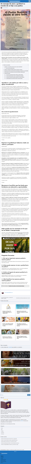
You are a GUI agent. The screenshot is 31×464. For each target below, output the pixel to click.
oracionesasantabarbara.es (5, 7)
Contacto (2, 458)
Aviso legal (2, 457)
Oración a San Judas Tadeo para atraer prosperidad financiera (9, 440)
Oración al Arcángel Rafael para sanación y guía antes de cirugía (9, 444)
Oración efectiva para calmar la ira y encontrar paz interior (8, 441)
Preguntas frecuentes (7, 73)
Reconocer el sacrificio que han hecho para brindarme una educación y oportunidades (16, 70)
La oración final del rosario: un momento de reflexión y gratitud (7, 298)
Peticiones (2, 433)
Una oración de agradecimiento (10, 68)
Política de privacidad (3, 461)
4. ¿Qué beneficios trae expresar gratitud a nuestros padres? (14, 78)
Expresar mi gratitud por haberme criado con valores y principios (13, 69)
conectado (10, 347)
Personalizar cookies (3, 459)
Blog (1, 429)
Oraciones (2, 432)
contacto (21, 420)
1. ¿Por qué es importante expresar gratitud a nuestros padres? (14, 74)
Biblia (2, 428)
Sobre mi (2, 462)
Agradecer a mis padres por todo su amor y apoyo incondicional (13, 66)
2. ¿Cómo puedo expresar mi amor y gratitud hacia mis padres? (14, 75)
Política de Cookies (3, 460)
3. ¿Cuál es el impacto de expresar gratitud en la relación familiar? (15, 77)
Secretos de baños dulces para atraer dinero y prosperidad (9, 438)
